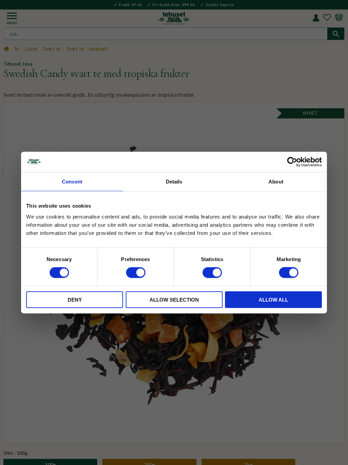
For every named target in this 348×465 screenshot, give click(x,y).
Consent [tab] (72, 182)
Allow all (273, 299)
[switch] (135, 272)
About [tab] (275, 182)
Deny (75, 299)
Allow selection (174, 299)
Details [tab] (174, 182)
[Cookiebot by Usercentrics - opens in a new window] (292, 162)
